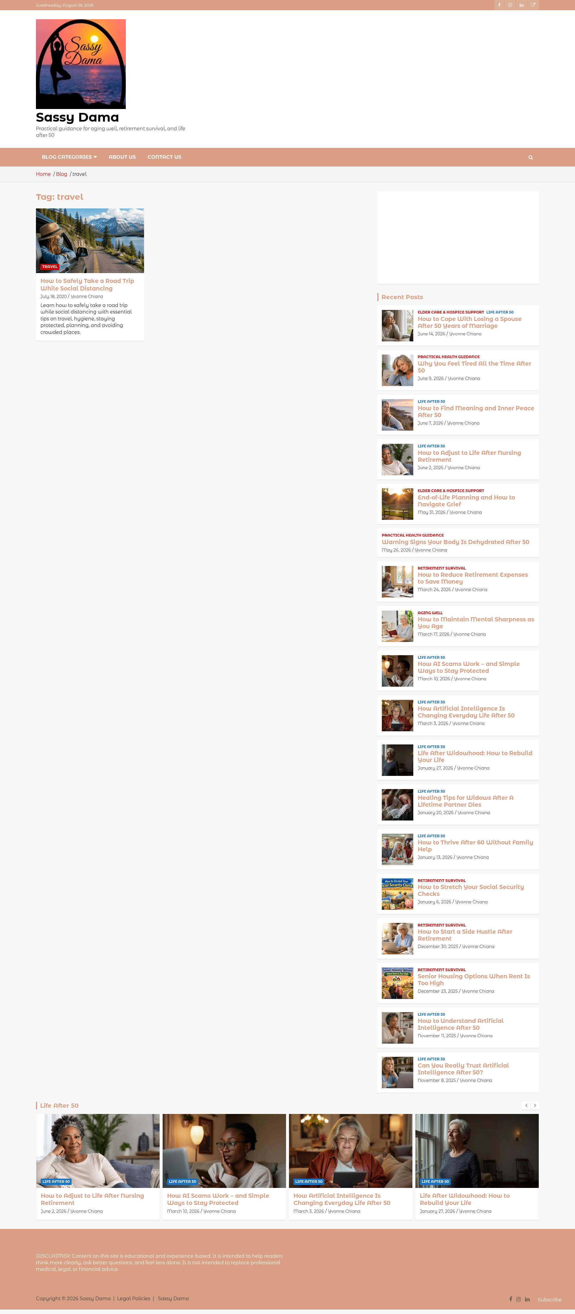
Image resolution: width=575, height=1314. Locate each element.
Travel (50, 266)
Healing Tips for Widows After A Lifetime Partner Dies (466, 801)
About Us (122, 157)
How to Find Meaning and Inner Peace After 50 (476, 412)
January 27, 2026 (435, 768)
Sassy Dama (77, 117)
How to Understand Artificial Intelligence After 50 (461, 1024)
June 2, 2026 (431, 467)
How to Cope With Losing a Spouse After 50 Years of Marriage (470, 322)
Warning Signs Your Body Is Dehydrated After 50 (455, 542)
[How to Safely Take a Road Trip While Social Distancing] (90, 240)
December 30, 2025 (438, 946)
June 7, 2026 (430, 423)
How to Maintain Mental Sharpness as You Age (476, 623)
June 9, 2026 (431, 378)
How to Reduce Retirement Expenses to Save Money (473, 578)
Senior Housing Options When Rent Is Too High (474, 980)
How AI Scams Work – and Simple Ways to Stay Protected (469, 667)
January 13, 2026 (435, 857)
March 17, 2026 (434, 634)
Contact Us (164, 157)
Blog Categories (67, 157)
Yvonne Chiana (87, 296)
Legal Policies (133, 1298)
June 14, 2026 (431, 334)
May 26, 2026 (396, 550)
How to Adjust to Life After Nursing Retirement (469, 456)
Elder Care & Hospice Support (451, 312)
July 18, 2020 (53, 296)
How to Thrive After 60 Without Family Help (475, 846)
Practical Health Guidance (449, 357)
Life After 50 (500, 312)
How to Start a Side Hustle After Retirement (465, 935)
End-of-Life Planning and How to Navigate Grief (466, 501)
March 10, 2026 (434, 679)
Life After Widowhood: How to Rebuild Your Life (475, 757)
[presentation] (526, 1105)
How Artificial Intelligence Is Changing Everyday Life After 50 (466, 712)
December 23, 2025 (438, 991)
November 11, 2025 (437, 1036)
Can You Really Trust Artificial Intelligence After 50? (463, 1069)
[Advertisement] (458, 238)
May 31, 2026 (432, 512)
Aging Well (430, 613)
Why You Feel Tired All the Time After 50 (474, 367)
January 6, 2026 (434, 902)
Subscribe (550, 1300)
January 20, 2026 (436, 812)
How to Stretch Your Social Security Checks (471, 890)
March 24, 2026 (434, 589)
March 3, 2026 (433, 723)
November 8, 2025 (437, 1080)
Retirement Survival (442, 568)
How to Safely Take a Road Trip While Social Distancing (87, 285)
